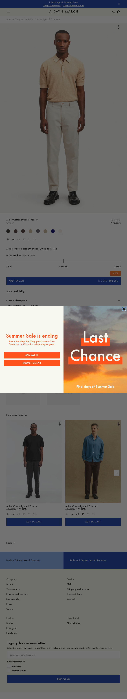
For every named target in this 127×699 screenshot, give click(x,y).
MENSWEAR (32, 355)
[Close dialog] (124, 309)
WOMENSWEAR (32, 362)
